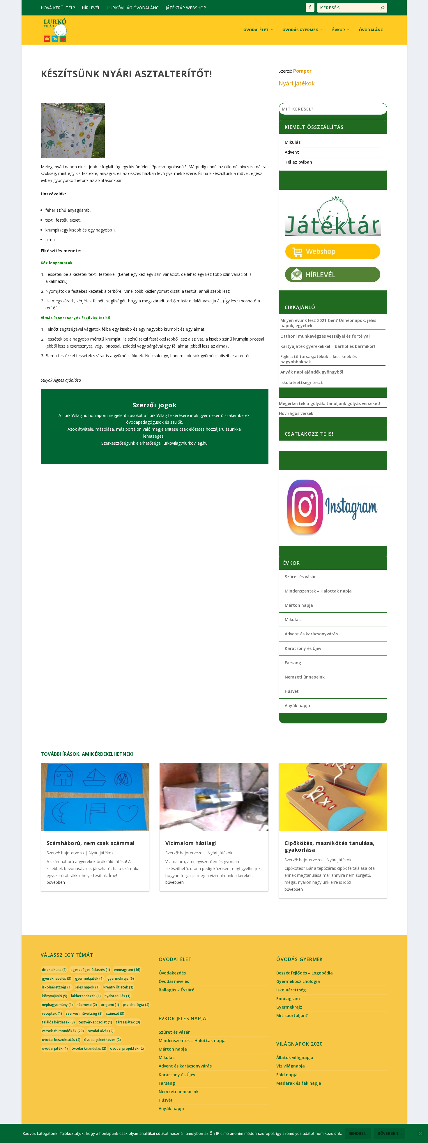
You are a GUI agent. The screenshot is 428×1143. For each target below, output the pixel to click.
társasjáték (128, 1022)
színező (115, 1013)
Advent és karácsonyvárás (311, 634)
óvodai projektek (127, 1048)
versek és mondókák (63, 1030)
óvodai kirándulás (89, 1048)
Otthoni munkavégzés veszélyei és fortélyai (325, 336)
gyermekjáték (89, 978)
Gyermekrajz (289, 1007)
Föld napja (287, 1074)
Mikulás (292, 142)
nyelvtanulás (117, 995)
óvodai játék (55, 1048)
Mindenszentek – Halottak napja (318, 591)
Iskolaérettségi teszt (301, 382)
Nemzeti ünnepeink (305, 677)
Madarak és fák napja (298, 1083)
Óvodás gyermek (300, 29)
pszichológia (136, 1004)
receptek (52, 1013)
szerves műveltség (84, 1013)
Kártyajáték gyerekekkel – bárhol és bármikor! (327, 346)
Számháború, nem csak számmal (91, 842)
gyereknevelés (56, 978)
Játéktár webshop (186, 7)
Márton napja (299, 605)
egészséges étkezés (90, 969)
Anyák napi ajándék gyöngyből (311, 372)
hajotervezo (72, 853)
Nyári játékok (297, 83)
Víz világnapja (290, 1066)
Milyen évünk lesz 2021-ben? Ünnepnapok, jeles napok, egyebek (328, 323)
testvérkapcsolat (95, 1022)
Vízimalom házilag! (191, 842)
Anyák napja (297, 705)
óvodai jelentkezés (102, 1039)
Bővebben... (390, 1133)
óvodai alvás (101, 1030)
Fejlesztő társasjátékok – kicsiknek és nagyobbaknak (318, 359)
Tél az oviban (298, 162)
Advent (292, 152)
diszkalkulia (54, 969)
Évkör (338, 29)
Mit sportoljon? (292, 1015)
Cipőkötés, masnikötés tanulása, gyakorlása (329, 846)
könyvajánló (54, 995)
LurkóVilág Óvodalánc (133, 7)
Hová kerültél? (58, 7)
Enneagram (288, 998)
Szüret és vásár (300, 576)
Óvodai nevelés (174, 981)
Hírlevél (91, 7)
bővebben (56, 882)
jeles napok (87, 987)
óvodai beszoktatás (61, 1039)
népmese (87, 1004)
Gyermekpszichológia (298, 981)
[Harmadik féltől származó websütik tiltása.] (420, 1133)
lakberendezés (86, 995)
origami (110, 1004)
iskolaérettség (57, 987)
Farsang (293, 662)
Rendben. (358, 1133)
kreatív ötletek (118, 987)
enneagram (127, 969)
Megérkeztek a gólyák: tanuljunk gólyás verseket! (329, 403)
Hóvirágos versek (296, 413)
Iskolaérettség (291, 990)
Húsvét (292, 691)
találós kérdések (58, 1022)
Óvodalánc (371, 29)
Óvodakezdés (172, 973)
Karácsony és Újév (303, 648)
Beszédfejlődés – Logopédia (304, 973)
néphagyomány (57, 1004)
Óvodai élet (255, 29)
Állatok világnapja (294, 1057)
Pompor (302, 71)
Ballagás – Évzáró (176, 990)
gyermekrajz (120, 978)
